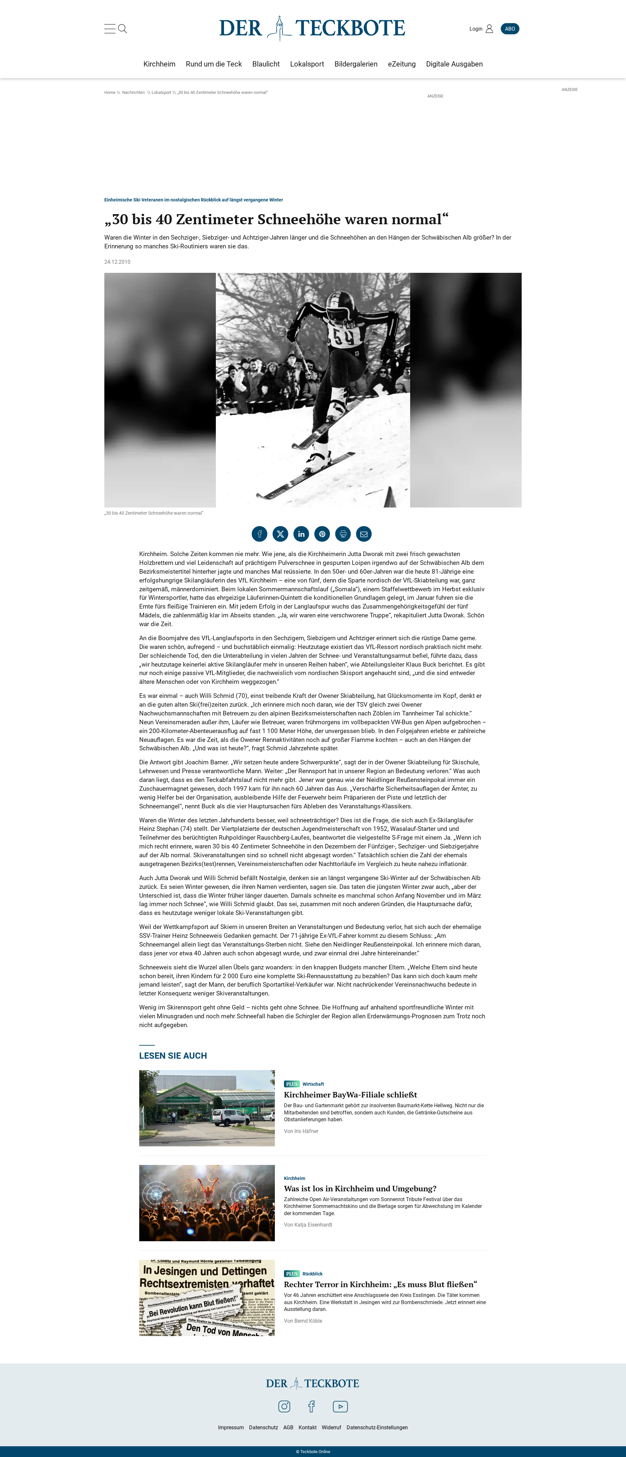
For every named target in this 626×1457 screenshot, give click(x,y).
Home (109, 92)
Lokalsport (161, 92)
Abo (510, 28)
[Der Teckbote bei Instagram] (284, 1406)
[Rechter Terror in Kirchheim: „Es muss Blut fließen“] (207, 1297)
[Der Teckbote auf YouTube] (340, 1406)
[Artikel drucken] (343, 534)
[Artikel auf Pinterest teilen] (322, 534)
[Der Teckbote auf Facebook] (311, 1406)
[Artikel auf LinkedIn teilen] (301, 534)
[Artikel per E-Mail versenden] (364, 534)
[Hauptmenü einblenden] (111, 28)
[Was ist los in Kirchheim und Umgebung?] (207, 1202)
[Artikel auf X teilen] (280, 534)
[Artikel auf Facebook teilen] (259, 534)
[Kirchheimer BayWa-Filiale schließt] (207, 1107)
